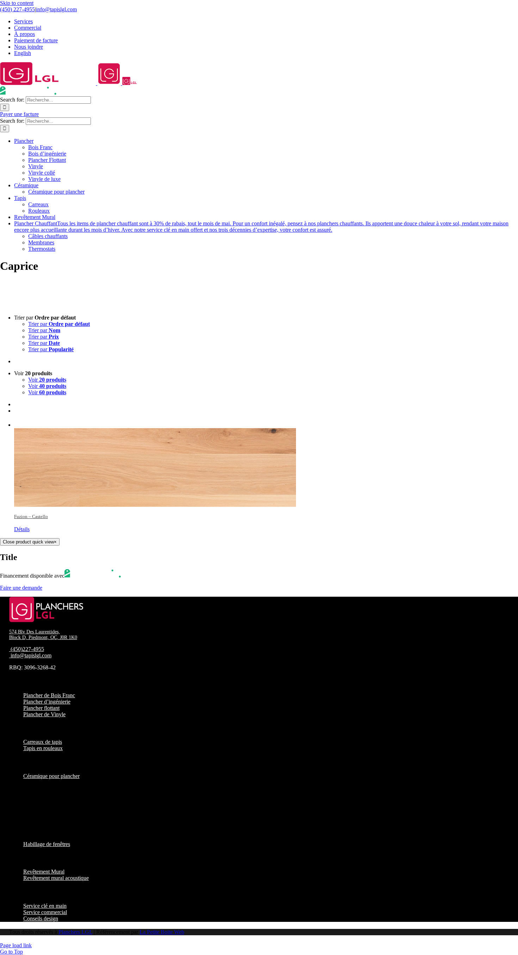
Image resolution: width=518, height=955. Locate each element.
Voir (47, 380)
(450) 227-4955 (17, 9)
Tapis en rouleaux (43, 748)
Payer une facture (19, 114)
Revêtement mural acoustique (56, 878)
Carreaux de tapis (42, 742)
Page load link (16, 945)
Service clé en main (45, 906)
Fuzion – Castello (31, 516)
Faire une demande (21, 588)
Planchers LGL (75, 932)
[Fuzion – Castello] (266, 463)
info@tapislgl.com (56, 9)
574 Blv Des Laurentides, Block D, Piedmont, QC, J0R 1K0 (43, 634)
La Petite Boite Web (162, 932)
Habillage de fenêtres (46, 844)
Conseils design (40, 918)
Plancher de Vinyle (44, 714)
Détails (22, 529)
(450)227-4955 (27, 649)
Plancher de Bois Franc (49, 695)
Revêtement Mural (43, 872)
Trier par (59, 324)
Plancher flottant (41, 708)
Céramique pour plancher (51, 776)
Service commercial (45, 912)
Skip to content (16, 3)
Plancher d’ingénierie (46, 702)
